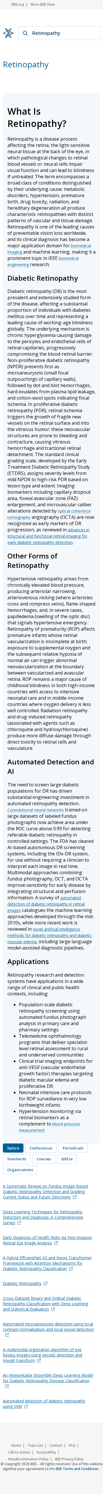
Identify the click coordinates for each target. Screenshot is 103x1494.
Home (16, 1445)
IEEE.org (17, 4)
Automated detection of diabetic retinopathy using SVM (44, 1403)
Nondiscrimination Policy (28, 1459)
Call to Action (19, 1452)
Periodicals (73, 1148)
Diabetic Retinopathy (22, 1283)
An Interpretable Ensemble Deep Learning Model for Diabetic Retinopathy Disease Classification (48, 1377)
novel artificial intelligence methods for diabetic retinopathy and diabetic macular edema (49, 935)
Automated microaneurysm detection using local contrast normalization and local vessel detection (48, 1326)
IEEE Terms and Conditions (77, 1468)
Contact (55, 1445)
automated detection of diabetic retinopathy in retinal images (46, 904)
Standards (16, 1158)
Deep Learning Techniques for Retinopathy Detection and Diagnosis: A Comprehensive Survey (43, 1217)
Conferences (40, 1148)
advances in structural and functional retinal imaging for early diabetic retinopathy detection (48, 536)
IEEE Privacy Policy (69, 1459)
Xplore (13, 1148)
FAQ (72, 1445)
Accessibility (46, 1452)
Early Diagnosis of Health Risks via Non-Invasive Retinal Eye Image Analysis (47, 1240)
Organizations (20, 1169)
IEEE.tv (67, 1158)
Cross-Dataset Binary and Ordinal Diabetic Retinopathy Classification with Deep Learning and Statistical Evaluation (45, 1303)
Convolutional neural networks (35, 810)
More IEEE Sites (43, 4)
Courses (44, 1158)
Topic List (35, 1445)
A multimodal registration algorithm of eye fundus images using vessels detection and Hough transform (42, 1355)
